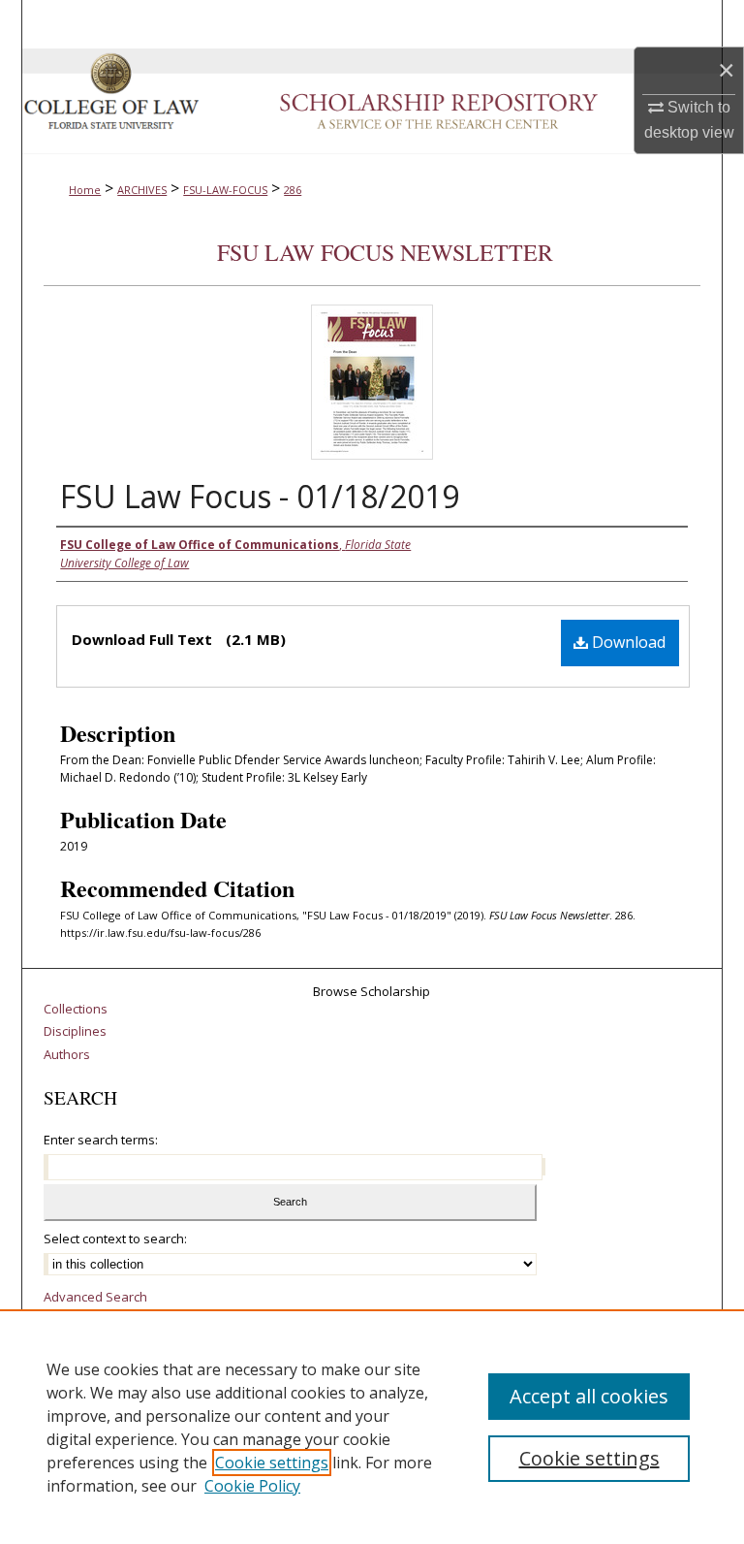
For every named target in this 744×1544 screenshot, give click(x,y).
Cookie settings (271, 1462)
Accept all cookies (589, 1396)
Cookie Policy (252, 1485)
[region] (372, 1426)
